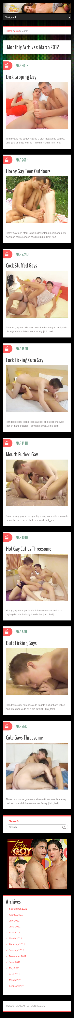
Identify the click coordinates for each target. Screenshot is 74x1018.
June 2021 (15, 926)
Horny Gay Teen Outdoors (28, 171)
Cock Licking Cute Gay (24, 360)
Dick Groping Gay (21, 77)
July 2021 (14, 920)
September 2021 (18, 908)
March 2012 (15, 938)
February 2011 (17, 986)
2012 (17, 31)
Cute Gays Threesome (24, 738)
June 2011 (14, 962)
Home (9, 31)
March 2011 (15, 980)
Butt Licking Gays (21, 643)
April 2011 (14, 974)
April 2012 (14, 932)
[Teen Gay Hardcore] (37, 8)
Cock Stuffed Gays (21, 266)
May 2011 (14, 968)
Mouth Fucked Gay (22, 454)
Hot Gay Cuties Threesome (28, 549)
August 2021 (16, 914)
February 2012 (17, 944)
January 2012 (16, 950)
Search (14, 821)
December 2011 (17, 956)
